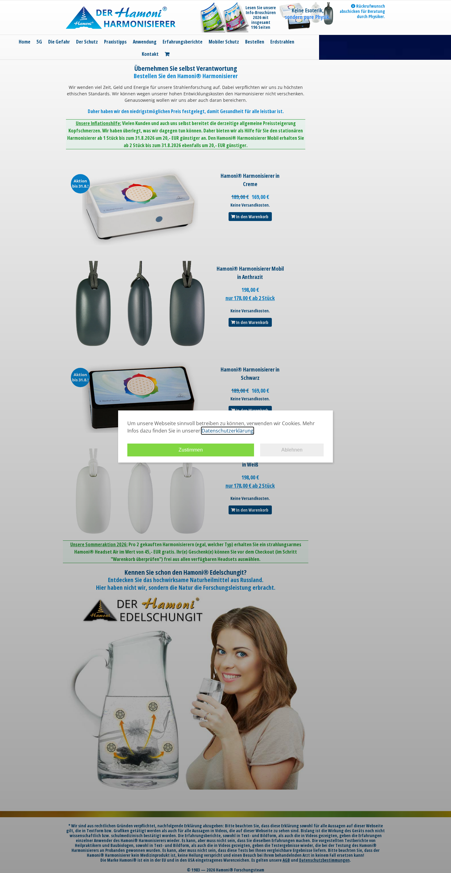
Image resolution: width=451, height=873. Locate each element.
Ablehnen (292, 449)
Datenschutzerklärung (227, 430)
